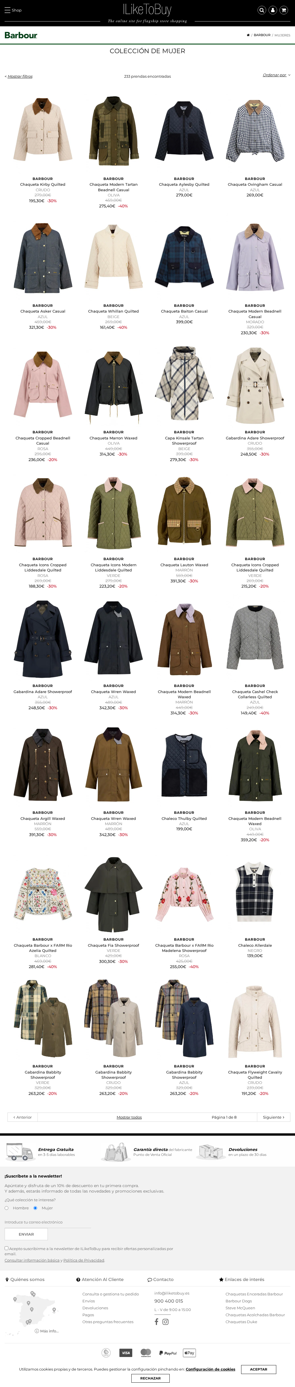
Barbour (262, 35)
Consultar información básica (32, 1260)
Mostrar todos (129, 1117)
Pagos (88, 1314)
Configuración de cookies (210, 1369)
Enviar (26, 1234)
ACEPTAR (258, 1369)
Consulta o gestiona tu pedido (110, 1294)
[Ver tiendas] (32, 1313)
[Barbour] (21, 35)
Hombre (21, 1208)
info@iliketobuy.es (171, 1293)
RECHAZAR (150, 1378)
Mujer (47, 1208)
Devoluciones (95, 1308)
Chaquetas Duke (241, 1321)
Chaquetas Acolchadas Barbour (255, 1314)
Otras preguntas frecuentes (107, 1321)
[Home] (246, 35)
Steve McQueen (240, 1308)
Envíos (88, 1301)
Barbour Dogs (239, 1301)
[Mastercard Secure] (146, 1353)
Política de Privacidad (83, 1260)
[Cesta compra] (283, 10)
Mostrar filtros (19, 76)
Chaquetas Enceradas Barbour (254, 1294)
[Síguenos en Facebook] (157, 1322)
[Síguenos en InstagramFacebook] (166, 1322)
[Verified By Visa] (126, 1353)
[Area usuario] (272, 10)
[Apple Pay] (189, 1353)
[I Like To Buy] (147, 9)
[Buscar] (262, 10)
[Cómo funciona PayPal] (168, 1353)
